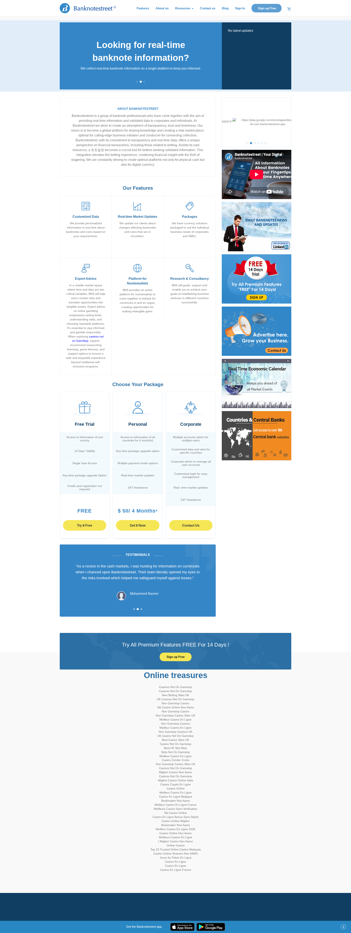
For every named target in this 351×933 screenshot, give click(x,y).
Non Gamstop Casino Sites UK (175, 715)
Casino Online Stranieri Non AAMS (175, 853)
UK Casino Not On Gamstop (175, 735)
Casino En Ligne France (175, 869)
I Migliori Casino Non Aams (175, 841)
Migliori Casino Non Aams (175, 772)
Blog (225, 8)
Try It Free (84, 525)
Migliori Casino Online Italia (175, 780)
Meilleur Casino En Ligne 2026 (175, 829)
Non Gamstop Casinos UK (175, 731)
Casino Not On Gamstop (175, 744)
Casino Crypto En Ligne (175, 784)
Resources (183, 8)
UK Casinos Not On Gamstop (175, 699)
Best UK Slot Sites (175, 748)
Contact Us (190, 525)
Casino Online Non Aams (175, 833)
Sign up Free (267, 8)
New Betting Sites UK (175, 695)
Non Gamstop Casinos (175, 723)
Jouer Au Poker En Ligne (176, 857)
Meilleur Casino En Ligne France (176, 804)
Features (143, 8)
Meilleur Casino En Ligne (175, 719)
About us (162, 8)
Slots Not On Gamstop (175, 752)
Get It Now (137, 525)
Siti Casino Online (175, 812)
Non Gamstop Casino (175, 703)
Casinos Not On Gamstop (175, 687)
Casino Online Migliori (175, 821)
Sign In (240, 8)
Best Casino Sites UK (175, 739)
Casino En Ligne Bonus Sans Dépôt (175, 817)
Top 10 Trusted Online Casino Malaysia (175, 849)
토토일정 (97, 150)
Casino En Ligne (175, 861)
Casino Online (176, 788)
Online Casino (176, 845)
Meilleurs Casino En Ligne (175, 837)
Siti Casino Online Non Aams (175, 707)
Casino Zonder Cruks (175, 760)
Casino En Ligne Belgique (175, 796)
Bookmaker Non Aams (175, 800)
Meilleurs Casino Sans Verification (175, 808)
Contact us (207, 8)
